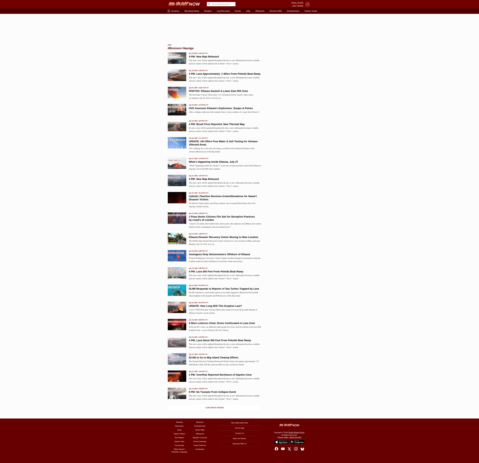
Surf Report (179, 438)
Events (238, 11)
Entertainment (293, 11)
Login (294, 6)
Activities (179, 422)
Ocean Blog (199, 430)
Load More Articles (214, 407)
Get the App (239, 428)
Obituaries (259, 11)
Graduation (199, 449)
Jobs (248, 11)
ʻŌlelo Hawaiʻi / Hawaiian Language (179, 450)
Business (199, 422)
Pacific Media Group (296, 432)
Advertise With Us (239, 444)
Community (179, 445)
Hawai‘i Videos (179, 434)
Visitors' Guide (310, 11)
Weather (208, 11)
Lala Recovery (223, 11)
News (179, 430)
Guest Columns (200, 445)
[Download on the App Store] (281, 442)
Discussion (179, 426)
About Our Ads (295, 437)
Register (300, 6)
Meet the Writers (239, 438)
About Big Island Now (239, 423)
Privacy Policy (283, 437)
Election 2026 (276, 11)
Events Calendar (199, 441)
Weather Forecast (200, 438)
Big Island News (192, 11)
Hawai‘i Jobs (179, 441)
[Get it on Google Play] (297, 442)
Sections (175, 11)
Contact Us (239, 433)
